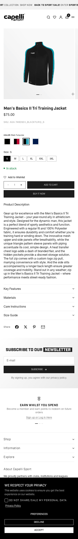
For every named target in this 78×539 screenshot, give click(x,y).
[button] (14, 177)
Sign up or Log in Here (39, 417)
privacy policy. (59, 377)
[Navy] (35, 141)
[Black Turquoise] (26, 141)
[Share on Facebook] (17, 327)
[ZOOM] (73, 94)
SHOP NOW (24, 5)
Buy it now (39, 193)
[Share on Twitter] (25, 327)
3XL (52, 158)
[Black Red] (16, 141)
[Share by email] (43, 327)
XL (31, 158)
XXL (41, 158)
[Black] (7, 141)
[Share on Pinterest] (34, 327)
